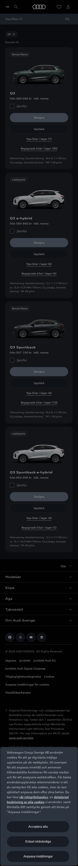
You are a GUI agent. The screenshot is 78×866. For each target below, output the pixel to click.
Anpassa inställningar (38, 856)
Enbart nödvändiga (38, 841)
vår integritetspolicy (33, 797)
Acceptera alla (38, 826)
